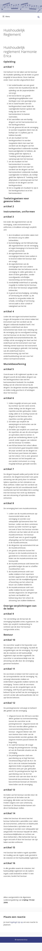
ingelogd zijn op (16, 922)
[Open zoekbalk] (38, 17)
